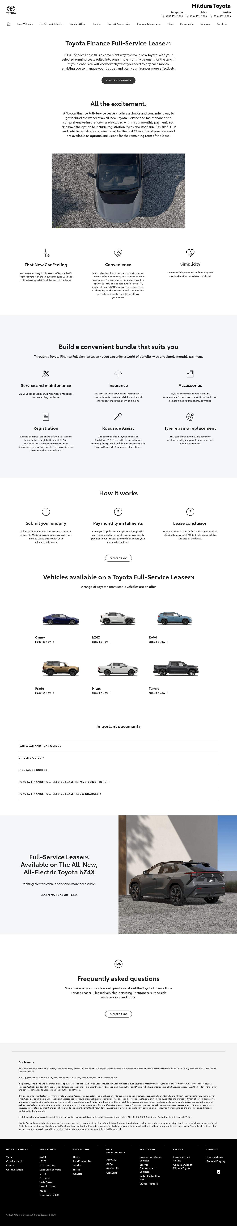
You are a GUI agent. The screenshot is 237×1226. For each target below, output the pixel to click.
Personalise (187, 23)
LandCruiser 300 (49, 1195)
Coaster (77, 1173)
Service (97, 23)
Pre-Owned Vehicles (51, 23)
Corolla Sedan (14, 1169)
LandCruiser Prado (50, 1169)
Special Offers (78, 23)
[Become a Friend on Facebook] (208, 1172)
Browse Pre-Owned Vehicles (151, 1158)
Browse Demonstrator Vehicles (148, 1168)
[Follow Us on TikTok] (229, 1172)
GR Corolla (112, 1168)
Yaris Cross (46, 1182)
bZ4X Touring (47, 1165)
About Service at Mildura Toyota (182, 1166)
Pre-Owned (147, 1149)
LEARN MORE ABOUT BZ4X (59, 894)
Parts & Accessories (119, 23)
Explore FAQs (118, 558)
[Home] (8, 24)
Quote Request (149, 1183)
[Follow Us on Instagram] (219, 1172)
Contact (222, 23)
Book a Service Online (181, 1158)
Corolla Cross (48, 1186)
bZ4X (43, 1161)
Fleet (170, 23)
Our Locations (214, 1157)
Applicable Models (118, 80)
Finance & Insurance (149, 23)
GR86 (109, 1164)
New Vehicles (25, 23)
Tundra (77, 1165)
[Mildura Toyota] (11, 10)
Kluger (43, 1190)
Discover (205, 23)
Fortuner (45, 1178)
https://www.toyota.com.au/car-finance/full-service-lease (174, 1083)
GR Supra (111, 1172)
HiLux (76, 1157)
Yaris (9, 1157)
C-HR (43, 1173)
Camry (10, 1165)
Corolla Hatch (14, 1161)
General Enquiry (215, 1161)
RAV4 (43, 1157)
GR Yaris (111, 1160)
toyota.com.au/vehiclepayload (153, 1098)
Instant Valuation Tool (150, 1177)
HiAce (76, 1169)
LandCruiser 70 (82, 1161)
